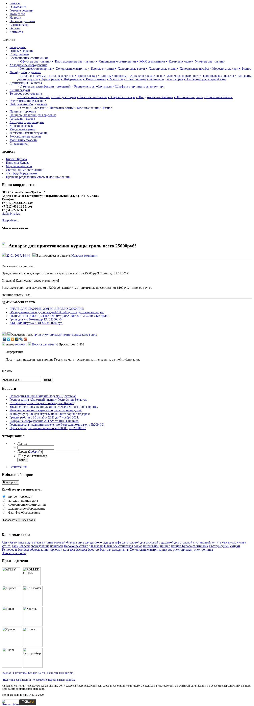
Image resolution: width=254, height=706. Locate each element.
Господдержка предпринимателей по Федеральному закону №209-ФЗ (57, 424)
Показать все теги (14, 553)
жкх (224, 542)
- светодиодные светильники (26, 504)
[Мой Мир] (17, 339)
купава (241, 542)
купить (6, 546)
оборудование (40, 546)
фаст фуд (69, 549)
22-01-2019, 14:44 (18, 255)
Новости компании (84, 255)
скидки (235, 546)
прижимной (151, 546)
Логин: (22, 443)
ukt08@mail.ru (11, 213)
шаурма (167, 549)
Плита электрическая (118, 546)
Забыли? (35, 451)
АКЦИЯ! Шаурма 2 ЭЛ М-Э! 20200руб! (36, 323)
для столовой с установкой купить (197, 542)
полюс (138, 546)
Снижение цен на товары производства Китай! (42, 403)
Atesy (5, 542)
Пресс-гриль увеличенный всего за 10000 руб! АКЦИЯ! (48, 428)
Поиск (47, 379)
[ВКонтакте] (4, 339)
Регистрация (18, 466)
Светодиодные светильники (25, 169)
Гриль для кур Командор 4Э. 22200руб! (36, 319)
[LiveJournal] (21, 339)
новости (24, 546)
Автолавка (17, 542)
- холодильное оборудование (25, 508)
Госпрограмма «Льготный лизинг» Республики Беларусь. (49, 399)
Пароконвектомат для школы (83, 546)
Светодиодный (219, 546)
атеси (37, 542)
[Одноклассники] (13, 339)
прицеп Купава (181, 546)
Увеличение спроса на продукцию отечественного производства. (54, 406)
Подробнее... (10, 220)
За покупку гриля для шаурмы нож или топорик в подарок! (50, 414)
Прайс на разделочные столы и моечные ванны (38, 177)
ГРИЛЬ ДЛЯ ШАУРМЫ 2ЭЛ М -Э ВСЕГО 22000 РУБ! (47, 308)
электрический (52, 334)
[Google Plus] (25, 339)
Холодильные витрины (146, 549)
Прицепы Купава (17, 162)
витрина (47, 542)
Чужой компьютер (34, 456)
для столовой (131, 542)
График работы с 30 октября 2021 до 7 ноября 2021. (44, 417)
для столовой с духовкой (157, 542)
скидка (76, 334)
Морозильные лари (19, 166)
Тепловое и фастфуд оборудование (25, 549)
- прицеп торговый (19, 496)
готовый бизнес (64, 542)
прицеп (165, 546)
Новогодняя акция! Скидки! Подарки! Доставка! (43, 396)
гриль (37, 334)
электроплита (203, 549)
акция (67, 334)
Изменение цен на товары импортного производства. (46, 410)
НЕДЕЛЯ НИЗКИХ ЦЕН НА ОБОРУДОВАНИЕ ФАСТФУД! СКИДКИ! (59, 315)
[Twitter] (9, 339)
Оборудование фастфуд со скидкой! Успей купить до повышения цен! (57, 312)
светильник (200, 546)
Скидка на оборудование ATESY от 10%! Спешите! (44, 421)
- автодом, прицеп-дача (22, 500)
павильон (56, 546)
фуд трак (105, 549)
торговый (55, 549)
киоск (232, 542)
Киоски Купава (16, 159)
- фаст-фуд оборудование (23, 512)
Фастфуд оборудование (21, 173)
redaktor (20, 344)
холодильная (120, 549)
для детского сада (96, 542)
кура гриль (89, 334)
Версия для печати (44, 344)
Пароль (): (29, 451)
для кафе (115, 542)
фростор (93, 549)
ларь (15, 546)
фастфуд (81, 549)
